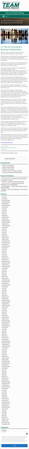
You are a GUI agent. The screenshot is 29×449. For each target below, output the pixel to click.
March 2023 (5, 256)
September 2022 (6, 266)
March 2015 (5, 417)
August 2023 (5, 247)
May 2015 (4, 413)
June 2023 (4, 251)
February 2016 (5, 398)
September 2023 (6, 246)
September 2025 (6, 205)
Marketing (8, 147)
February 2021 (5, 296)
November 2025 (6, 201)
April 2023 (4, 254)
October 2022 (5, 264)
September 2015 (6, 407)
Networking (14, 147)
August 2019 (5, 327)
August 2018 (5, 347)
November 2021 (6, 281)
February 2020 (5, 317)
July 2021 (4, 288)
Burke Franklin (5, 186)
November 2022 (6, 263)
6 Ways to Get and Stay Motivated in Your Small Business (12, 184)
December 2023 (6, 240)
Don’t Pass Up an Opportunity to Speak (12, 170)
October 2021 (5, 283)
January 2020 (5, 318)
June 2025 (4, 210)
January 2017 (5, 380)
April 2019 (4, 334)
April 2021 (4, 293)
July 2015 (4, 410)
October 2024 (5, 224)
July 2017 (4, 369)
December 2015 (6, 402)
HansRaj (4, 181)
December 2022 (6, 261)
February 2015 (5, 419)
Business (3, 147)
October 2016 (5, 385)
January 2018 (5, 359)
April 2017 (4, 374)
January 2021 (5, 298)
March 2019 (5, 335)
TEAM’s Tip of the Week (8, 165)
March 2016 (5, 396)
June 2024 (4, 230)
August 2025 (5, 207)
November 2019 (6, 322)
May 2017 (4, 373)
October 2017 (5, 364)
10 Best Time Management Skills (16, 181)
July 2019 (4, 329)
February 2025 (5, 217)
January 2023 (5, 259)
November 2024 (6, 222)
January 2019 (5, 339)
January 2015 (5, 420)
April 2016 (4, 395)
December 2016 (6, 381)
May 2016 (4, 393)
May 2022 (4, 273)
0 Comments (3, 149)
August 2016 (5, 388)
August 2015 (5, 408)
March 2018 (5, 356)
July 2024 (4, 229)
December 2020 (6, 300)
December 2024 (6, 220)
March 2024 (5, 235)
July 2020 (4, 308)
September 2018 (6, 346)
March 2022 (5, 276)
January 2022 (5, 278)
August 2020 (5, 307)
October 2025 (5, 203)
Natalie (3, 189)
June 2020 (4, 310)
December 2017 (6, 361)
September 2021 (6, 285)
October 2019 (5, 324)
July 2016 (4, 390)
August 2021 (5, 286)
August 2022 (5, 268)
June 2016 (4, 391)
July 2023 (4, 249)
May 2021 (4, 291)
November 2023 (6, 242)
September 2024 (6, 225)
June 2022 (4, 271)
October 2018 (5, 344)
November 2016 (6, 383)
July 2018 (4, 349)
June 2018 (4, 351)
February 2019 (5, 337)
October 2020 (5, 303)
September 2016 (6, 386)
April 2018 (4, 354)
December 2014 (6, 422)
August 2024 (5, 227)
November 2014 (6, 424)
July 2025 (4, 208)
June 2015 (4, 412)
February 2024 (5, 237)
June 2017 (4, 371)
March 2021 (4, 295)
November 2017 (6, 363)
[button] (27, 434)
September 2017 (6, 366)
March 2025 (5, 215)
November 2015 (6, 403)
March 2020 (5, 315)
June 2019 (4, 330)
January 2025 (5, 218)
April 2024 (4, 234)
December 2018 (6, 341)
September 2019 (6, 325)
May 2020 (4, 312)
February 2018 (5, 357)
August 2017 (5, 368)
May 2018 (4, 352)
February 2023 (5, 257)
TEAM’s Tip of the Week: (8, 169)
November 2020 (6, 302)
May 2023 (4, 252)
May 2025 (4, 212)
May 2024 (4, 232)
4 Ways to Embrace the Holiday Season (12, 172)
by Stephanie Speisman (7, 142)
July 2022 (4, 269)
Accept (14, 445)
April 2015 (4, 415)
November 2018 (6, 342)
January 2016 (5, 400)
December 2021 (6, 279)
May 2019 (4, 332)
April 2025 (4, 213)
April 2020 (4, 313)
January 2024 (5, 239)
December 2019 (6, 320)
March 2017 (5, 376)
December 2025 (6, 200)
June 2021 (4, 290)
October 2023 (5, 244)
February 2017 (5, 378)
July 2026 (4, 196)
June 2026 (4, 198)
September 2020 (6, 305)
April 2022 (4, 274)
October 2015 (5, 405)
